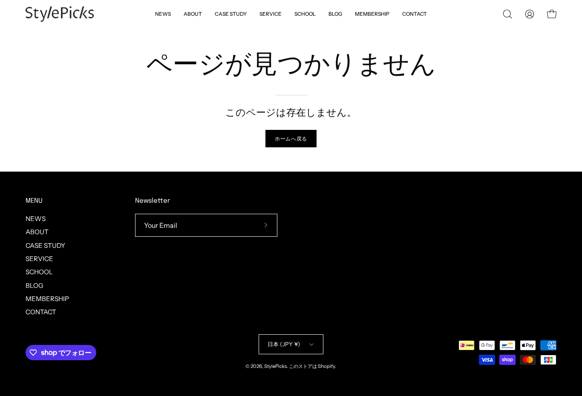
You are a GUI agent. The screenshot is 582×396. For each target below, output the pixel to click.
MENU (34, 201)
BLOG (34, 285)
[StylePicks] (60, 14)
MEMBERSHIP (47, 299)
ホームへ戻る (291, 138)
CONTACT (41, 312)
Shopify (326, 366)
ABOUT (37, 232)
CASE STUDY (45, 245)
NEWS (36, 219)
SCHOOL (39, 272)
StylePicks (275, 366)
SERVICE (39, 259)
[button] (305, 14)
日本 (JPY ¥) (284, 344)
